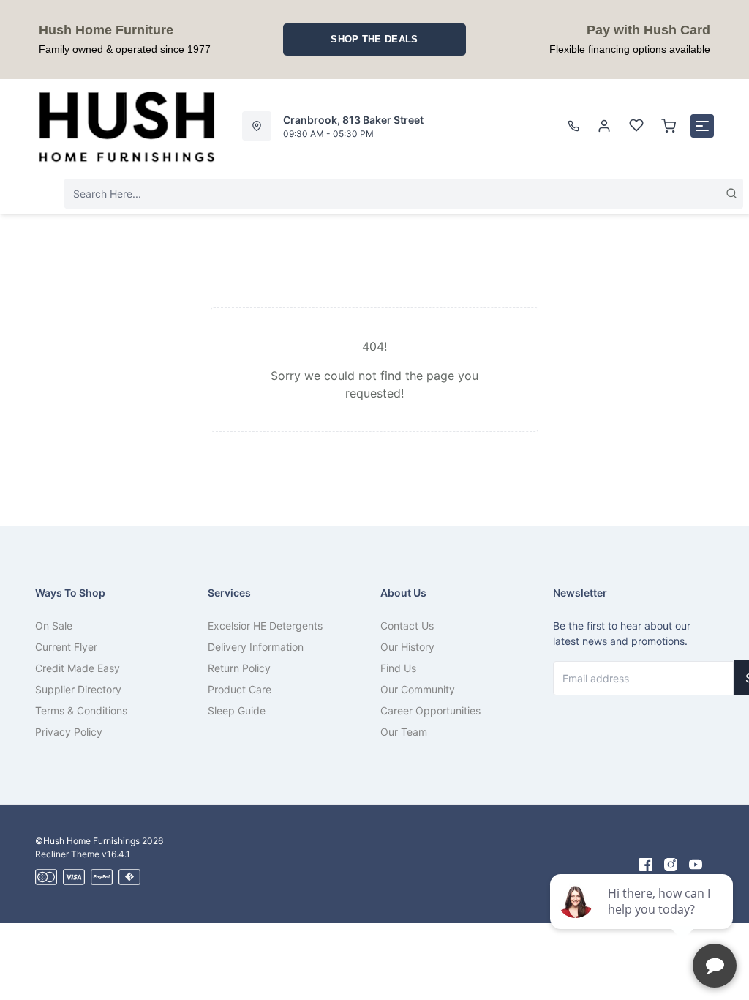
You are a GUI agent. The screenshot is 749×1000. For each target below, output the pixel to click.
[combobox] (403, 194)
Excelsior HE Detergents (265, 625)
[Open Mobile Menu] (702, 126)
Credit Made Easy (77, 668)
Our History (407, 647)
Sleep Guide (237, 710)
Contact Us (407, 625)
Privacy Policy (68, 731)
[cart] (668, 126)
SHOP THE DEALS (374, 39)
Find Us (398, 668)
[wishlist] (636, 126)
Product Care (239, 689)
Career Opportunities (430, 710)
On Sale (53, 625)
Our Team (403, 731)
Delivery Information (256, 647)
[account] (604, 126)
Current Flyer (66, 647)
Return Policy (239, 668)
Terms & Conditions (81, 710)
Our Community (417, 689)
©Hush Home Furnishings (87, 840)
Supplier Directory (78, 689)
